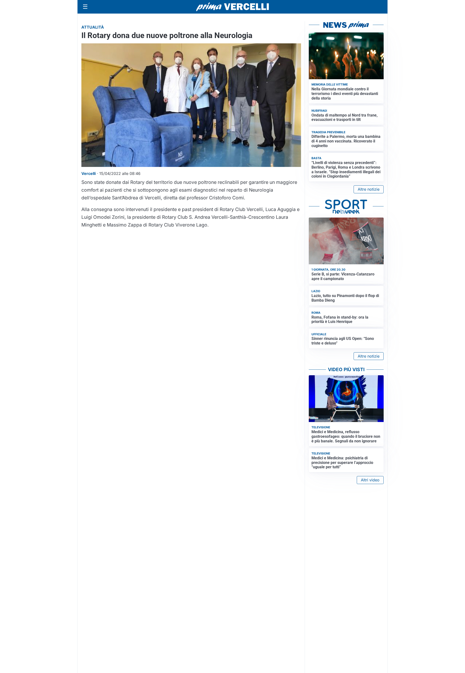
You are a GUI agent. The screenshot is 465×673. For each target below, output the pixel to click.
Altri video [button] (370, 479)
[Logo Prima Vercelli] (232, 6)
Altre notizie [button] (369, 189)
